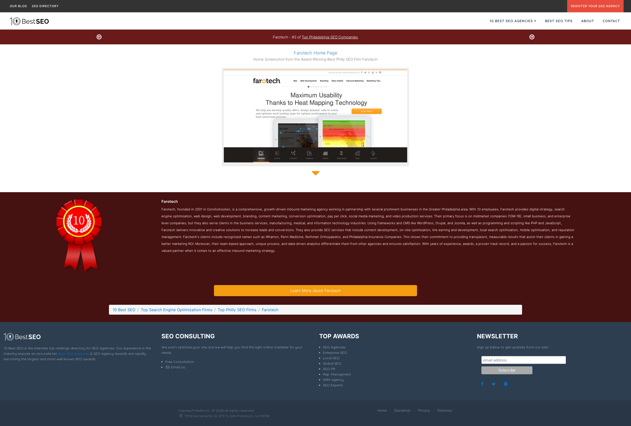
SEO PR (329, 369)
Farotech (270, 309)
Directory (445, 410)
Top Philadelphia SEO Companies (330, 37)
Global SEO (332, 363)
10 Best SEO (124, 309)
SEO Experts (333, 385)
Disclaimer (402, 410)
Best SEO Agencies (73, 353)
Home (382, 410)
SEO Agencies (334, 347)
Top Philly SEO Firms (237, 309)
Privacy (424, 410)
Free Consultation (179, 361)
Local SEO (331, 358)
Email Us (177, 367)
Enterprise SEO (335, 352)
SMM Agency (333, 379)
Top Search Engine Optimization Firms (176, 309)
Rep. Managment (337, 374)
